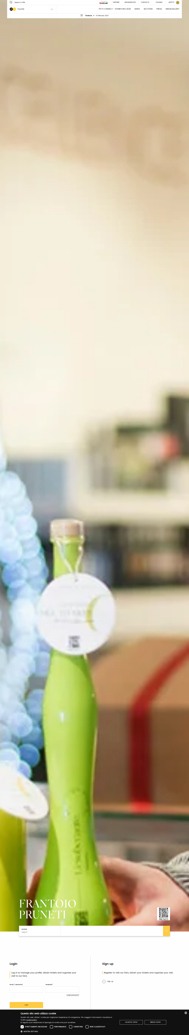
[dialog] (94, 1022)
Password (49, 985)
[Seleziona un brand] (51, 9)
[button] (68, 1031)
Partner (116, 2)
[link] (172, 2)
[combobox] (185, 1013)
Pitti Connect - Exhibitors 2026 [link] (115, 9)
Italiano (159, 2)
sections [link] (148, 9)
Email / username (16, 985)
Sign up (110, 981)
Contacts (145, 2)
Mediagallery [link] (172, 9)
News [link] (137, 9)
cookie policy (31, 1020)
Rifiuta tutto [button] (155, 1022)
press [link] (159, 9)
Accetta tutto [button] (131, 1022)
